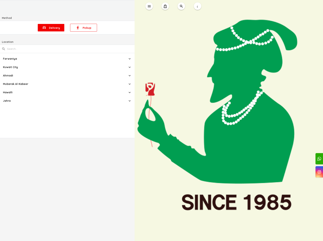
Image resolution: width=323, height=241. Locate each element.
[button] (67, 59)
